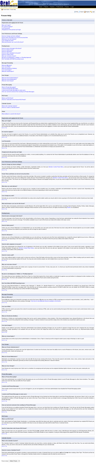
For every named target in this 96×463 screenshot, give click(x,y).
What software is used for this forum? (11, 114)
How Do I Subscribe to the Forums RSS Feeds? (14, 99)
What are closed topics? (8, 71)
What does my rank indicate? (9, 39)
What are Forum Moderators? (9, 79)
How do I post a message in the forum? (12, 48)
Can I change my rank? (8, 40)
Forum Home (6, 9)
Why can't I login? (6, 25)
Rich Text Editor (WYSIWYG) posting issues (13, 59)
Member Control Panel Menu (56, 167)
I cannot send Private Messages (10, 88)
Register (88, 11)
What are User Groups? (8, 80)
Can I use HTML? (6, 67)
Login (93, 11)
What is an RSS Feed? (7, 98)
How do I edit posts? (7, 51)
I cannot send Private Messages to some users (13, 90)
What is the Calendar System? (9, 106)
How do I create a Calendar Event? (11, 107)
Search (82, 11)
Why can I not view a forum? (9, 56)
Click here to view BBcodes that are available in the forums (46, 301)
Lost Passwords (6, 28)
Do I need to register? (7, 26)
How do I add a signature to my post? (11, 53)
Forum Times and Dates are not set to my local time (15, 37)
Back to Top (4, 127)
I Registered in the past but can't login (11, 29)
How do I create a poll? (8, 54)
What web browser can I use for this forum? (13, 42)
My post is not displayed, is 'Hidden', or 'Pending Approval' (16, 57)
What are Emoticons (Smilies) (9, 68)
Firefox (69, 207)
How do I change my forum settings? (11, 36)
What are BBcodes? (7, 65)
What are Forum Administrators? (10, 77)
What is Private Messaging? (9, 87)
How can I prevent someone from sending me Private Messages (18, 91)
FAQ (77, 11)
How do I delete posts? (7, 50)
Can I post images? (7, 70)
